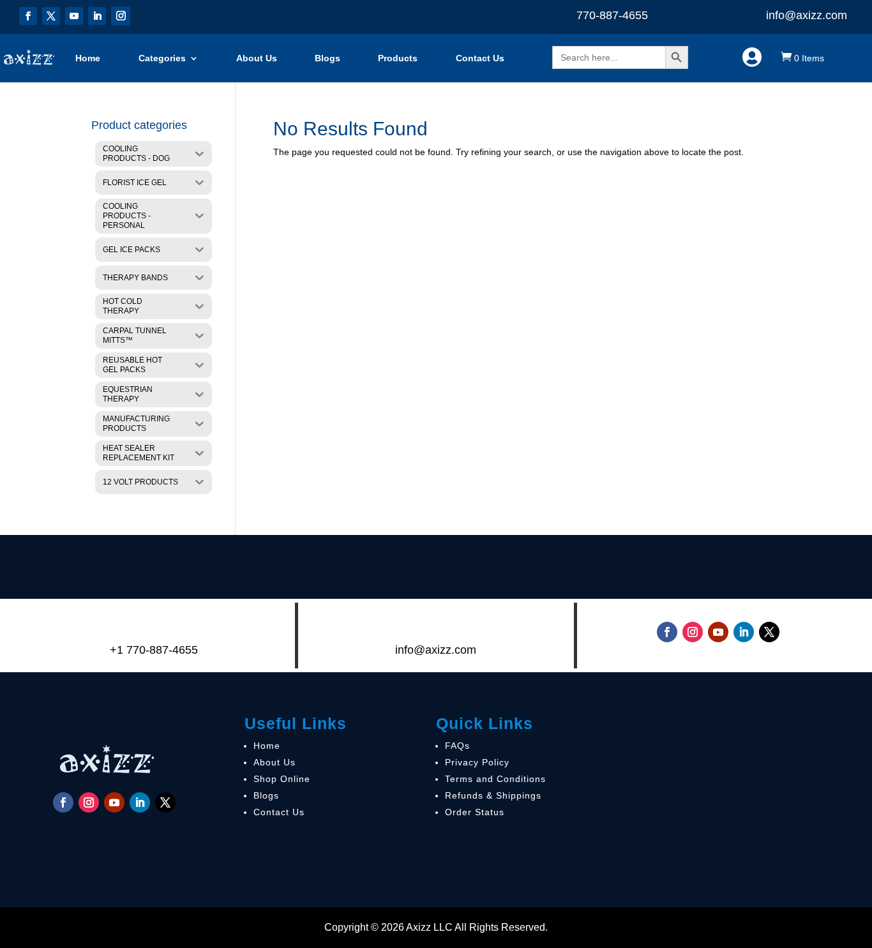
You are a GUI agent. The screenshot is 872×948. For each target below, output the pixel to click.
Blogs (327, 58)
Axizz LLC (429, 927)
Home (87, 58)
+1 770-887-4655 (154, 649)
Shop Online (281, 779)
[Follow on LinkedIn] (97, 16)
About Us (256, 58)
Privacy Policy (477, 762)
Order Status (474, 812)
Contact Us (480, 58)
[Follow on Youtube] (74, 16)
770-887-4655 (612, 15)
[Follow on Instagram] (120, 16)
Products (397, 58)
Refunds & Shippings (493, 795)
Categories (162, 58)
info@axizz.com (806, 15)
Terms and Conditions (495, 779)
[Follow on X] (51, 16)
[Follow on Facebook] (28, 16)
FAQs (457, 746)
